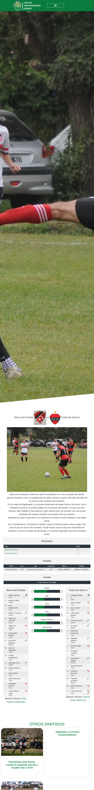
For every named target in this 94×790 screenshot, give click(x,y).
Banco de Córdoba (11, 550)
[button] (55, 5)
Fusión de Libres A (11, 553)
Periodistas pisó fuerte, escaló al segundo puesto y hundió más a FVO (22, 765)
